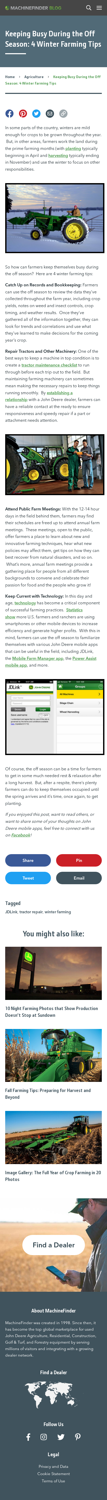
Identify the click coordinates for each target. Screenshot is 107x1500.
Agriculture (34, 76)
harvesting (58, 155)
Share (28, 860)
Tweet (28, 878)
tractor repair (31, 911)
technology (25, 602)
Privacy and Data (53, 1466)
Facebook (20, 835)
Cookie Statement (53, 1473)
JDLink (11, 911)
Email (79, 878)
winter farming (58, 911)
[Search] (89, 8)
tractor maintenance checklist (49, 365)
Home (10, 76)
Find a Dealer (54, 1245)
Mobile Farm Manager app (37, 658)
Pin (79, 860)
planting (73, 148)
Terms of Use (53, 1480)
